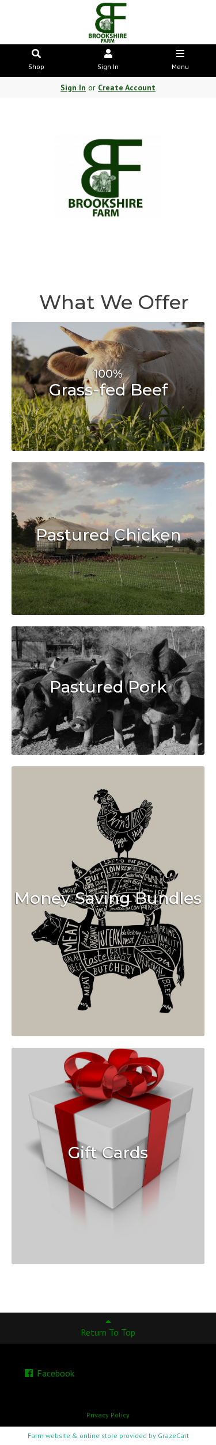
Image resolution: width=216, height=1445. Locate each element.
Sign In (108, 66)
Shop (36, 66)
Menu (180, 66)
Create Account (127, 87)
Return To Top (108, 1332)
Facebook (54, 1373)
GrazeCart (173, 1435)
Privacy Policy (108, 1414)
